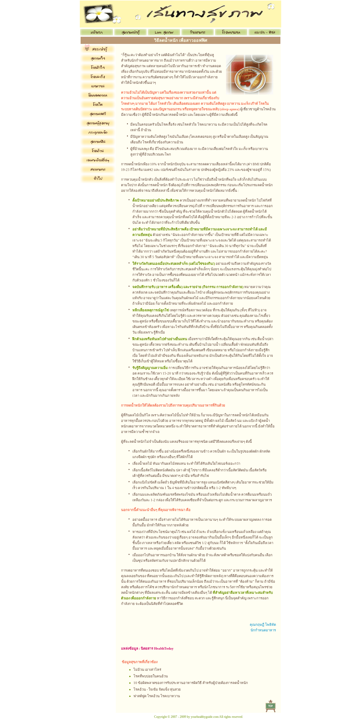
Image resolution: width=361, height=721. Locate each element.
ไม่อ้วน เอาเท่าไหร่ (147, 670)
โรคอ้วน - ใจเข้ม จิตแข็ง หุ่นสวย (157, 689)
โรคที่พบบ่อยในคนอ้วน (150, 676)
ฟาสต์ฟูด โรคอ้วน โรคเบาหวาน (156, 696)
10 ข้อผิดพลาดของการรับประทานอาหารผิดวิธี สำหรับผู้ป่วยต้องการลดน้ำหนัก (190, 683)
